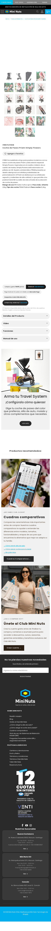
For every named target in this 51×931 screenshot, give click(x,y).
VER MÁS (25, 423)
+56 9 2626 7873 (26, 893)
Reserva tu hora (16, 765)
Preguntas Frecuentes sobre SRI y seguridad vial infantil (22, 739)
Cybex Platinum (8, 145)
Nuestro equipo (16, 716)
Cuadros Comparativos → (19, 559)
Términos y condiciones (19, 756)
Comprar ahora (25, 274)
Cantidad (6, 216)
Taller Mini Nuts (15, 762)
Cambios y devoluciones (19, 750)
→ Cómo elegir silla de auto (14, 546)
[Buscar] (37, 11)
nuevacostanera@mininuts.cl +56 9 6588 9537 (25, 845)
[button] (13, 154)
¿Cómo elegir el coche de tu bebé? (23, 728)
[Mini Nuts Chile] (20, 11)
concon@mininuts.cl (25, 891)
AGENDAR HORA (32, 2)
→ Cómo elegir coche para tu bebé (17, 549)
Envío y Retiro (15, 753)
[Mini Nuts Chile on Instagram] (31, 825)
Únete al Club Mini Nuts (18, 722)
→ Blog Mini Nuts (10, 552)
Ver (24, 849)
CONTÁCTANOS (6, 2)
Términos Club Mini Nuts (19, 759)
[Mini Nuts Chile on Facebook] (22, 825)
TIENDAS (44, 2)
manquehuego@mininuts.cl (25, 868)
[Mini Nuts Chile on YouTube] (26, 825)
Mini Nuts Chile (14, 912)
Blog (11, 719)
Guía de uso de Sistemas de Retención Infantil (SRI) (25, 734)
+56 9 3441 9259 (25, 870)
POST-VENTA (19, 2)
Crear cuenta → (14, 648)
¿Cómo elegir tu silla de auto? (21, 725)
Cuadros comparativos (19, 730)
